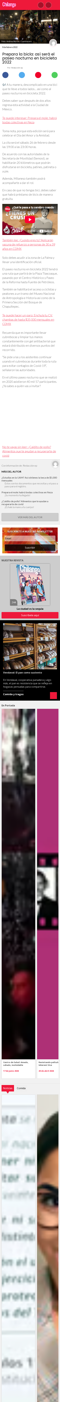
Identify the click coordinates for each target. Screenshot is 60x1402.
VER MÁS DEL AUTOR (30, 517)
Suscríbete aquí (30, 615)
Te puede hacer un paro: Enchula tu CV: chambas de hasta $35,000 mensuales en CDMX (28, 319)
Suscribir (30, 547)
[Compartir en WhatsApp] (55, 75)
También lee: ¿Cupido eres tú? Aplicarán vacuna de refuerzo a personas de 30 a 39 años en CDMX (28, 244)
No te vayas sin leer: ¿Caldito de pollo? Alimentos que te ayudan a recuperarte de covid (29, 451)
